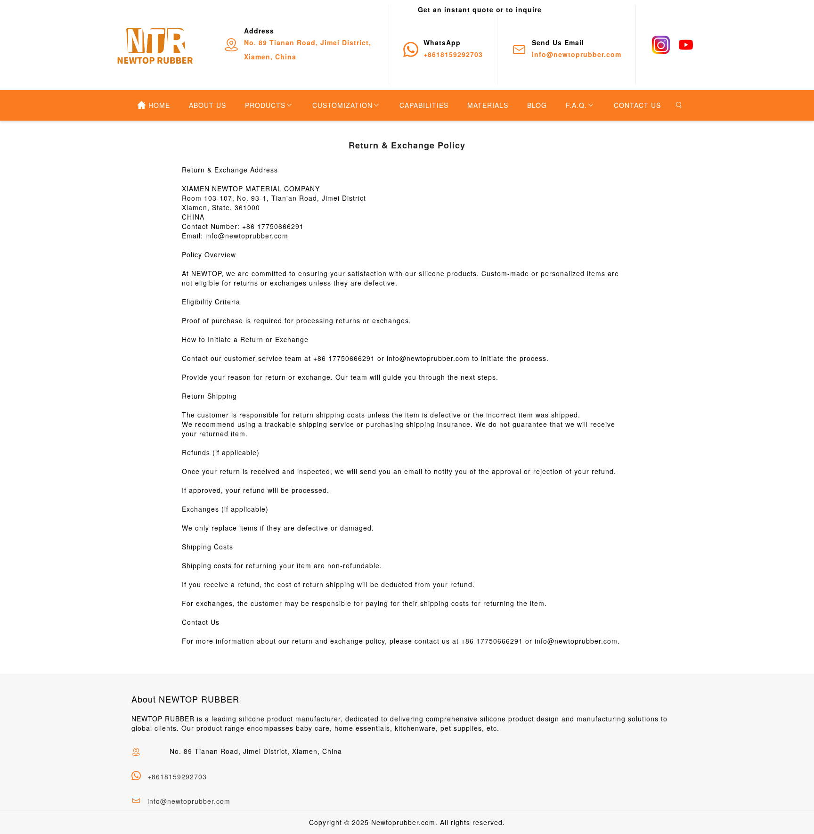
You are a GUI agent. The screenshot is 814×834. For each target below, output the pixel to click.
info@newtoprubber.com (188, 801)
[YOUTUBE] (685, 44)
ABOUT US (207, 105)
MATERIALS (487, 105)
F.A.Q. (576, 105)
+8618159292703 (177, 776)
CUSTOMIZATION (342, 105)
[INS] (661, 45)
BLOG (537, 105)
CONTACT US (637, 105)
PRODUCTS (265, 105)
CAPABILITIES (423, 105)
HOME (159, 105)
